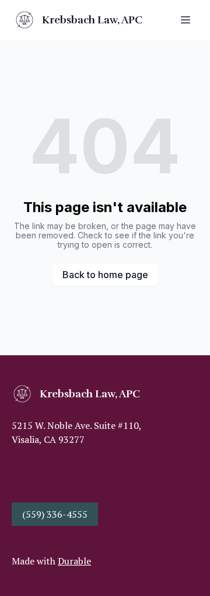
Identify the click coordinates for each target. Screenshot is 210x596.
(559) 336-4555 (55, 514)
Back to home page (105, 274)
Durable (74, 561)
